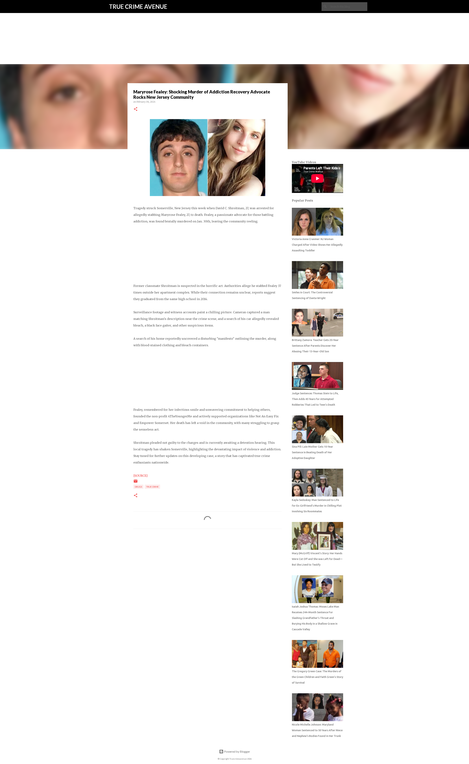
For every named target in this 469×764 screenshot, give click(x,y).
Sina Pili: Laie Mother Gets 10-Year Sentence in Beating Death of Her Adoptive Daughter (312, 452)
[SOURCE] (140, 475)
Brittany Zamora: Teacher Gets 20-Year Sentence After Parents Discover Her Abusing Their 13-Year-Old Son (315, 346)
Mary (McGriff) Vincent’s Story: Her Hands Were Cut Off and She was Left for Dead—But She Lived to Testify (317, 559)
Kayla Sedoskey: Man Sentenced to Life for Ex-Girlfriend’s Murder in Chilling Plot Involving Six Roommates (317, 506)
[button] (135, 109)
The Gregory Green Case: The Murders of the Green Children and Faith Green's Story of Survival (317, 677)
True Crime (152, 486)
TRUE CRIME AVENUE (138, 6)
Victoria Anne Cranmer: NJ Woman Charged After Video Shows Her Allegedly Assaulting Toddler (317, 245)
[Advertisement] (234, 25)
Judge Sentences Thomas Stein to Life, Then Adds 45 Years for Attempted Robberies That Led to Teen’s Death (315, 399)
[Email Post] (135, 482)
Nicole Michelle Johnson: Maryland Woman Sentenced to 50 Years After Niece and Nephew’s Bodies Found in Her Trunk (317, 730)
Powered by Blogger (237, 751)
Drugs (138, 486)
